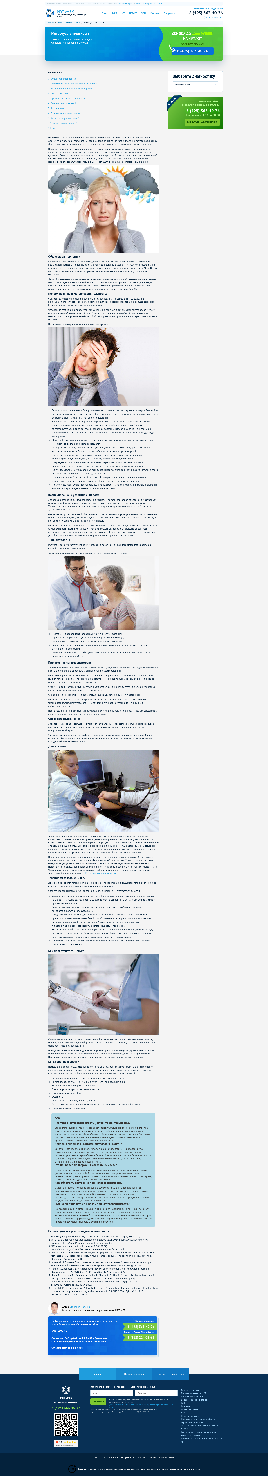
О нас (105, 13)
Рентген (154, 13)
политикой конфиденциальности (149, 3)
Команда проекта (189, 1409)
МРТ (114, 13)
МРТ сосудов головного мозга (100, 873)
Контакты (185, 1406)
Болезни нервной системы (194, 1399)
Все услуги (169, 13)
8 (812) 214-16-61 (141, 1337)
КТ (123, 13)
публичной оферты (126, 3)
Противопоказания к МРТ (193, 1393)
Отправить (98, 1401)
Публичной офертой (116, 1404)
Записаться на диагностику (202, 122)
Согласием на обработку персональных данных (109, 1407)
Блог (183, 1412)
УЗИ (143, 13)
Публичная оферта (190, 1415)
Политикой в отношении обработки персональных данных (149, 1404)
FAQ (183, 1403)
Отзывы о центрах (190, 1390)
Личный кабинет (213, 17)
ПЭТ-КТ (133, 13)
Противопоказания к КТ (193, 1396)
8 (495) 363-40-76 (206, 12)
